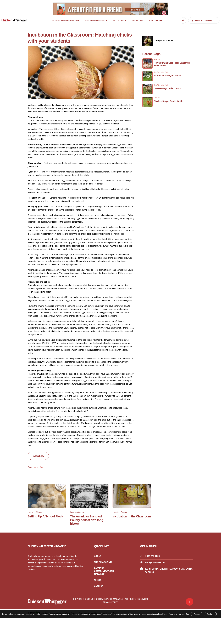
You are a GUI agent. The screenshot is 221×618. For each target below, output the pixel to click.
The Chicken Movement (64, 20)
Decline (210, 614)
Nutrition (118, 20)
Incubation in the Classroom (132, 516)
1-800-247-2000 (152, 556)
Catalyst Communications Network (104, 571)
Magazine (137, 20)
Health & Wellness (95, 20)
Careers (98, 586)
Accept (197, 614)
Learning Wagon (39, 467)
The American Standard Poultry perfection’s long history (86, 520)
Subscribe (38, 455)
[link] (189, 602)
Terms (97, 580)
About (97, 556)
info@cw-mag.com (155, 562)
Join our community (204, 20)
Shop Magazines (103, 562)
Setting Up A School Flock (45, 516)
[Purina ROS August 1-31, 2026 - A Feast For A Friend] (110, 10)
